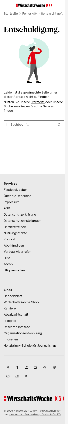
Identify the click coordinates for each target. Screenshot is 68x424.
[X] (8, 367)
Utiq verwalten (14, 270)
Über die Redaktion (18, 196)
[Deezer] (17, 376)
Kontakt (9, 239)
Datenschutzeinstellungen (22, 221)
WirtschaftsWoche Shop (21, 302)
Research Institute (17, 327)
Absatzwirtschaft (16, 314)
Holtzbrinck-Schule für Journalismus (30, 345)
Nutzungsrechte (15, 233)
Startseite (11, 13)
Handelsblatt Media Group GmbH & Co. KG (35, 414)
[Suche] (59, 125)
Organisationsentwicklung (23, 333)
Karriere (10, 308)
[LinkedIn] (36, 367)
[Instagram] (26, 367)
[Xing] (45, 367)
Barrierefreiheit (15, 227)
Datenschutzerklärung (20, 214)
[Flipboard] (26, 376)
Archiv (8, 264)
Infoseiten (11, 339)
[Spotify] (54, 367)
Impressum (11, 202)
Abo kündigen (14, 245)
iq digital (10, 321)
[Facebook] (17, 367)
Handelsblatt (13, 296)
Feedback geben (16, 190)
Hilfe (7, 258)
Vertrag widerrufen (17, 252)
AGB (7, 208)
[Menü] (7, 5)
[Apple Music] (8, 376)
